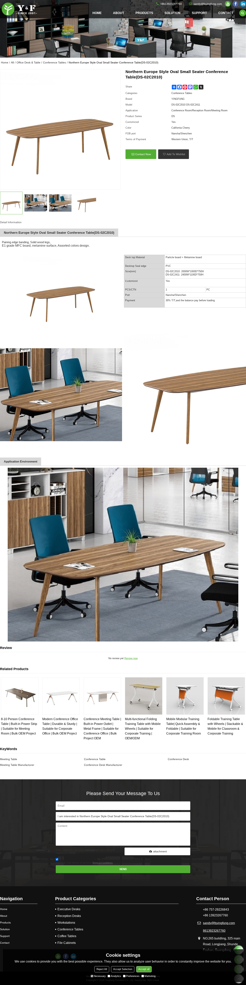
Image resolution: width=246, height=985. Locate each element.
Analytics (116, 976)
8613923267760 (214, 930)
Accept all (144, 969)
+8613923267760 (171, 3)
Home (97, 13)
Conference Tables (54, 62)
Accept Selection (122, 969)
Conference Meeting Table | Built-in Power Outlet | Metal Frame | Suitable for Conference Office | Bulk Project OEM (102, 728)
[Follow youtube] (228, 4)
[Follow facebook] (235, 4)
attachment (160, 851)
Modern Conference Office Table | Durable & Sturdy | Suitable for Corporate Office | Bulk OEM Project (60, 726)
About (118, 13)
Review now (131, 658)
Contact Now (143, 154)
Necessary (100, 976)
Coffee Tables (66, 936)
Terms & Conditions (102, 863)
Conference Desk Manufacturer (103, 764)
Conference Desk (178, 759)
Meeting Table (8, 759)
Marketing (150, 976)
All (12, 62)
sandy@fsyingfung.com (208, 3)
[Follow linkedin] (243, 4)
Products (144, 13)
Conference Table (95, 759)
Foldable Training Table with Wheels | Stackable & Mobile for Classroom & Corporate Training (225, 726)
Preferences (133, 976)
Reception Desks (69, 916)
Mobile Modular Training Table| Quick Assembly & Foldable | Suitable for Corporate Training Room (183, 726)
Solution (172, 13)
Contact (226, 13)
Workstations (66, 922)
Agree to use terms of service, (84, 862)
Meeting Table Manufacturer (17, 764)
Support (199, 13)
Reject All (101, 969)
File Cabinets (66, 942)
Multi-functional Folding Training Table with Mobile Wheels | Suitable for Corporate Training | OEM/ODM (143, 728)
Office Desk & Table (28, 62)
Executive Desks (68, 909)
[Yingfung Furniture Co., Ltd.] (19, 9)
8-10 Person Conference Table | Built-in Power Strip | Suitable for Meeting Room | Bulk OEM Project (19, 726)
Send (123, 869)
